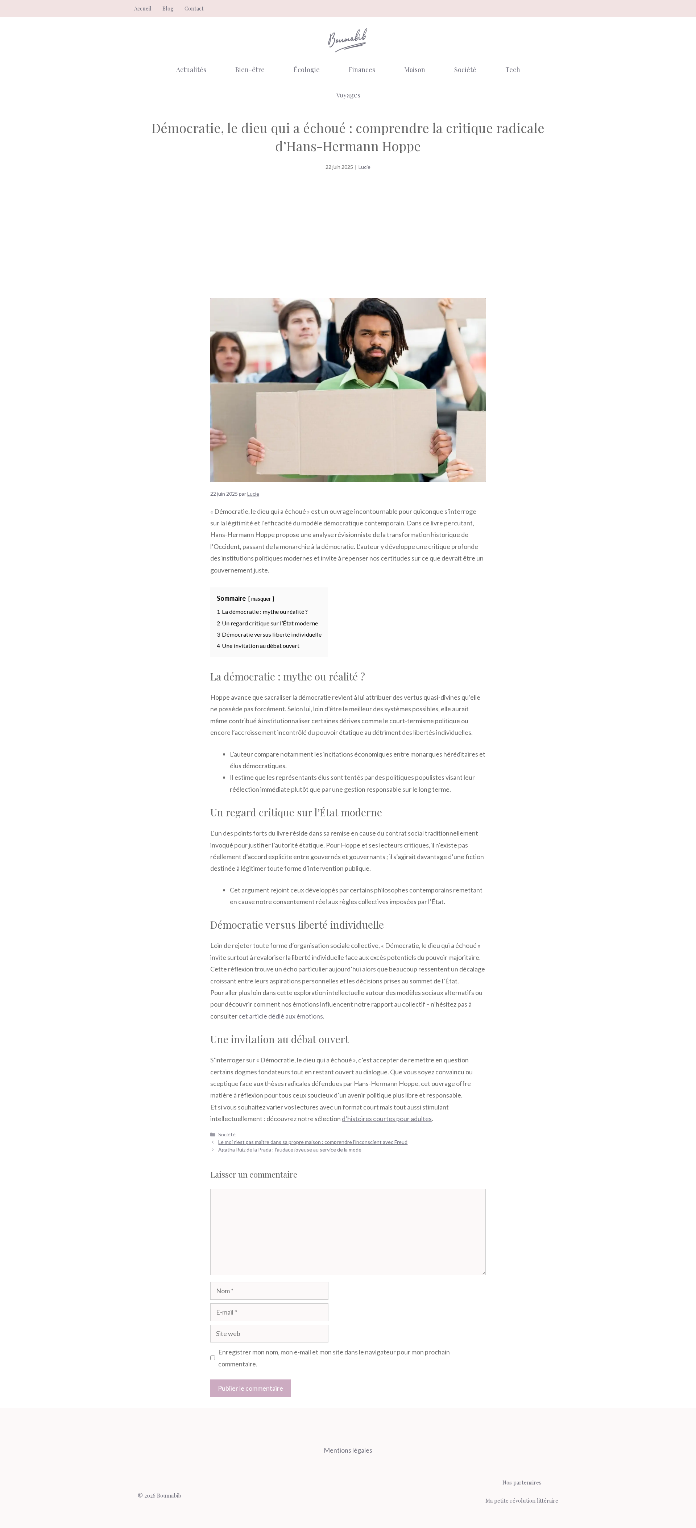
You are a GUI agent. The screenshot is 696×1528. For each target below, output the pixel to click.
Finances (362, 69)
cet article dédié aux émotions (281, 1016)
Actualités (191, 69)
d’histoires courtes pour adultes (387, 1119)
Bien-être (250, 69)
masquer (261, 599)
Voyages (348, 95)
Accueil (143, 8)
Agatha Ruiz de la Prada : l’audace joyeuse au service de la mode (289, 1149)
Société (465, 69)
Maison (414, 69)
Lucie (364, 167)
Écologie (307, 69)
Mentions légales (348, 1450)
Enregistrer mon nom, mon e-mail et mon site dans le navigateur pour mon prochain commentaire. (334, 1357)
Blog (168, 8)
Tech (512, 69)
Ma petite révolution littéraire (521, 1500)
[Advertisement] (348, 236)
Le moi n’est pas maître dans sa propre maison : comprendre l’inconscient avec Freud (312, 1142)
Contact (194, 8)
